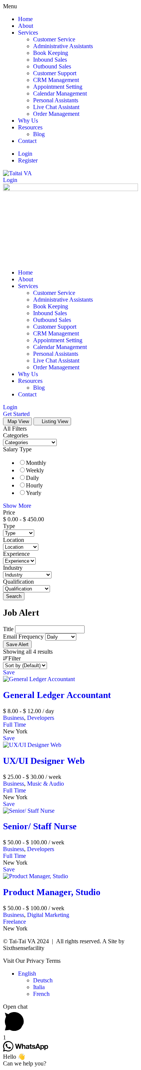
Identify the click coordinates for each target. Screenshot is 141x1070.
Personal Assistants (55, 100)
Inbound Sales (50, 59)
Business (13, 718)
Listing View (54, 421)
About (25, 26)
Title (8, 629)
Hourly (34, 485)
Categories (15, 435)
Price (9, 512)
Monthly (36, 463)
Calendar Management (60, 93)
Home (25, 19)
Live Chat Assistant (56, 107)
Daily (32, 478)
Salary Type (17, 449)
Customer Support (54, 73)
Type (9, 526)
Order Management (56, 114)
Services (28, 32)
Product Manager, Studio (51, 892)
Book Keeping (50, 53)
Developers (40, 718)
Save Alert (17, 644)
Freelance (14, 921)
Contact (27, 141)
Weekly (35, 470)
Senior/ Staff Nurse (40, 826)
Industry (13, 568)
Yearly (33, 493)
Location (13, 540)
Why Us (28, 120)
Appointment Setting (57, 86)
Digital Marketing (48, 915)
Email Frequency (23, 636)
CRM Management (56, 80)
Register (28, 160)
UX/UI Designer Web (44, 761)
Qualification (18, 581)
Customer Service (54, 39)
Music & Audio (45, 783)
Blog (39, 134)
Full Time (14, 724)
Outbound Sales (52, 66)
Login (25, 153)
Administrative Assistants (63, 46)
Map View (17, 421)
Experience (16, 554)
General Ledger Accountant (57, 695)
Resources (30, 127)
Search (13, 596)
